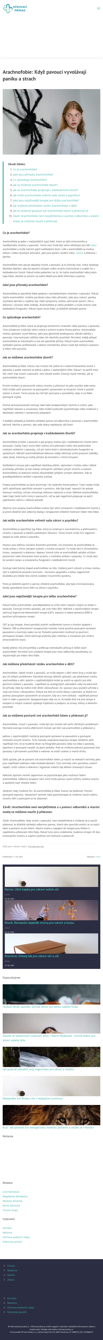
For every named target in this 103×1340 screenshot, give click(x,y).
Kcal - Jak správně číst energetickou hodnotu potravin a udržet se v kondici (48, 1127)
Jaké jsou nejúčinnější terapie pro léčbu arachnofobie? (46, 200)
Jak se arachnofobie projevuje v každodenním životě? (45, 190)
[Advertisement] (51, 34)
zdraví (97, 856)
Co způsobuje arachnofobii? (30, 180)
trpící (93, 245)
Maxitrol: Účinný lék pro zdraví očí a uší (32, 956)
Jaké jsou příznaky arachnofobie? (33, 174)
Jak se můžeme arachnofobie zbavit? (35, 185)
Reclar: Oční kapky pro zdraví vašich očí (32, 889)
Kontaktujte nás (36, 846)
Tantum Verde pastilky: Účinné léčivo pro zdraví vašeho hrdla (40, 1007)
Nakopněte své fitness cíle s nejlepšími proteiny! (33, 1098)
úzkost (79, 252)
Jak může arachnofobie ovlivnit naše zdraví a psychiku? (46, 195)
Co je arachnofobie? (25, 169)
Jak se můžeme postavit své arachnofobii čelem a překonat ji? (50, 211)
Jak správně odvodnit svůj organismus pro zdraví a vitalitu (38, 1069)
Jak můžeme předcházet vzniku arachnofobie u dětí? (45, 205)
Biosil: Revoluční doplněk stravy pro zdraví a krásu (39, 923)
